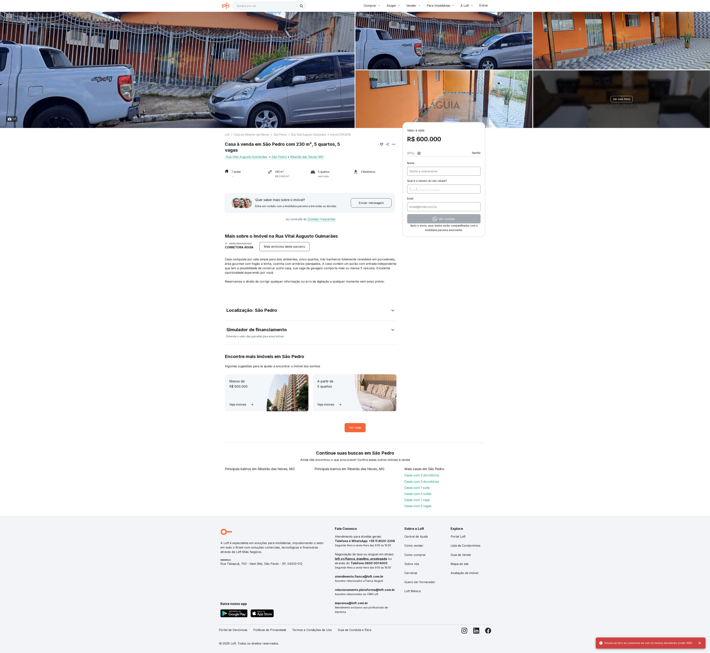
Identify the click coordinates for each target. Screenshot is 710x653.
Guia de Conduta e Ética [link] (354, 630)
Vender (411, 5)
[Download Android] (234, 614)
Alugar (391, 5)
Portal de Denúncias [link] (233, 630)
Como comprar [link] (415, 555)
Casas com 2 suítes (417, 494)
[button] (310, 311)
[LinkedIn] (476, 631)
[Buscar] (301, 6)
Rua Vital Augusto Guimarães (308, 134)
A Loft (464, 5)
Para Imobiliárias (438, 5)
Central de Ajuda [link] (416, 536)
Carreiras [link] (410, 573)
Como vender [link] (413, 545)
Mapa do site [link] (460, 564)
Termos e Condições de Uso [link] (312, 630)
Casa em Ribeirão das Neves (251, 134)
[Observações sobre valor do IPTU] (419, 153)
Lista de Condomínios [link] (465, 545)
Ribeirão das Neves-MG (306, 157)
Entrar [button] (483, 5)
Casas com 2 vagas (417, 506)
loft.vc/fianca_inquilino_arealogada (361, 559)
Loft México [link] (412, 591)
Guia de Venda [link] (461, 555)
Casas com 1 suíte (417, 488)
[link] (284, 246)
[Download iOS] (262, 614)
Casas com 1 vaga (417, 500)
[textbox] (269, 5)
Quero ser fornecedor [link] (419, 582)
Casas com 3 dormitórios (421, 481)
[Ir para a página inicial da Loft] (227, 6)
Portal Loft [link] (458, 536)
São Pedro (280, 134)
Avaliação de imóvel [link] (464, 573)
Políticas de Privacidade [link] (269, 630)
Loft (227, 134)
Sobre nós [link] (411, 564)
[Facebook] (488, 631)
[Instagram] (464, 631)
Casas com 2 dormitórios (421, 475)
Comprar (370, 5)
